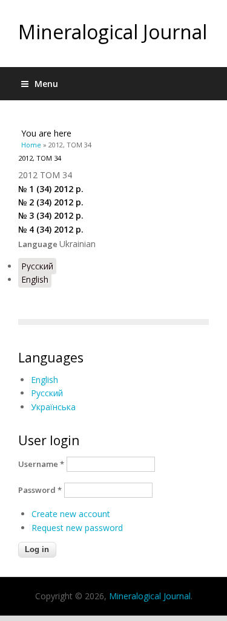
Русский (37, 266)
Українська (53, 407)
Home (31, 144)
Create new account (70, 514)
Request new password (77, 527)
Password (40, 489)
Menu (46, 83)
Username (41, 464)
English (34, 279)
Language (38, 244)
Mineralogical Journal (112, 32)
